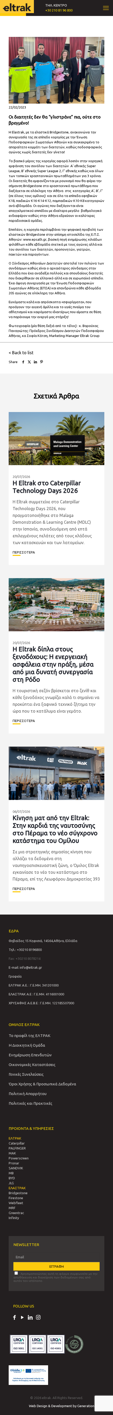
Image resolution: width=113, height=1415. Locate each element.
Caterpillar (17, 1143)
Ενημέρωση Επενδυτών (30, 1055)
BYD (12, 1178)
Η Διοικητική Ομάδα (27, 1045)
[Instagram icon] (38, 1318)
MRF (12, 1208)
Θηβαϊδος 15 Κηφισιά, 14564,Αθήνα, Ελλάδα (43, 941)
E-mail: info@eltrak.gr (25, 967)
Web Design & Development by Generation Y (63, 1406)
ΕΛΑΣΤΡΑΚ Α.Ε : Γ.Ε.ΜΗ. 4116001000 (36, 994)
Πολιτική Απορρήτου (28, 1093)
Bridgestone (18, 1193)
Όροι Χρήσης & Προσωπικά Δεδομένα (42, 1084)
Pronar (14, 1163)
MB (11, 1173)
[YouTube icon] (22, 1318)
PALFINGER (17, 1148)
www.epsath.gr (35, 239)
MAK (12, 1153)
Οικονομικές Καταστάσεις (32, 1064)
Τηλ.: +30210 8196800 (25, 949)
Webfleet (16, 1203)
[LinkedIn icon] (30, 1318)
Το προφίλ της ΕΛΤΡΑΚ (29, 1035)
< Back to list (21, 352)
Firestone (16, 1198)
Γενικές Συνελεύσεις (26, 1074)
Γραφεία (15, 976)
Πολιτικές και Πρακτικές (30, 1103)
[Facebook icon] (14, 1318)
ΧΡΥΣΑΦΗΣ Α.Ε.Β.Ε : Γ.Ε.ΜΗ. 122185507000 (41, 1003)
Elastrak (18, 132)
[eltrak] (17, 6)
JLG (11, 1183)
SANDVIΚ (16, 1168)
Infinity (14, 1218)
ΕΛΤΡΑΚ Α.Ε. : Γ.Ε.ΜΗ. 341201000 (34, 985)
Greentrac (16, 1213)
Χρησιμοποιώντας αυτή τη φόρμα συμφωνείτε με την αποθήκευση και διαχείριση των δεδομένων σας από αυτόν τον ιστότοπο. (55, 1277)
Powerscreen (19, 1158)
